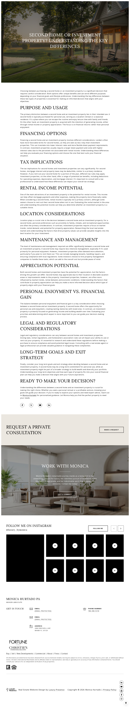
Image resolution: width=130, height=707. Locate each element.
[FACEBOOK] (121, 695)
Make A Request (111, 430)
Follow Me (98, 528)
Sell (13, 653)
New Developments (25, 653)
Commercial (40, 653)
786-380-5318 (93, 611)
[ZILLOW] (121, 691)
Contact (64, 653)
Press (56, 653)
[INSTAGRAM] (121, 699)
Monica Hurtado (29, 395)
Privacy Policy (109, 689)
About (49, 653)
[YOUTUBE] (121, 687)
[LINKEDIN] (121, 683)
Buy (8, 653)
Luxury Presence (56, 689)
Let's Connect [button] (65, 494)
